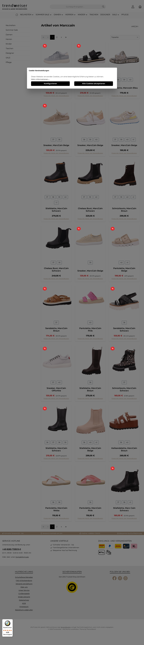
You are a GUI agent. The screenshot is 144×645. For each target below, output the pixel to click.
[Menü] (11, 620)
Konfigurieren (50, 83)
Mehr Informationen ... (40, 79)
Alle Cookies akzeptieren (93, 83)
